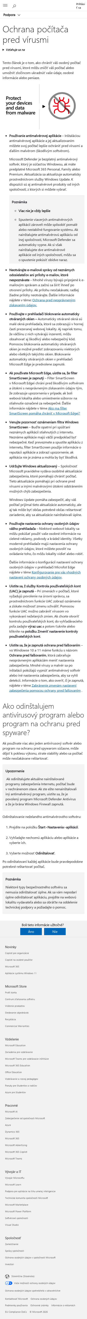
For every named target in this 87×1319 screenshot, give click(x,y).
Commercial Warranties (17, 1026)
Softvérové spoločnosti (16, 1218)
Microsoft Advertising (16, 1145)
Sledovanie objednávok (17, 1012)
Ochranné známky (39, 1305)
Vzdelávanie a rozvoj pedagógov (21, 1078)
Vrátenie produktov (15, 1005)
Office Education (13, 1072)
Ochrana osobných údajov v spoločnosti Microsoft (30, 1257)
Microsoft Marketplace (16, 1204)
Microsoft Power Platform (18, 1211)
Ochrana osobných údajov (44, 1298)
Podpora (9, 15)
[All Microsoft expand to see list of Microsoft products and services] (5, 6)
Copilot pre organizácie (17, 953)
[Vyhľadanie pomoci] (14, 5)
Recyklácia (10, 1019)
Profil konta (11, 992)
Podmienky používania (16, 1305)
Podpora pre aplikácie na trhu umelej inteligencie (30, 1191)
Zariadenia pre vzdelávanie (19, 1052)
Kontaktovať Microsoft (16, 1298)
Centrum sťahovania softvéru (20, 999)
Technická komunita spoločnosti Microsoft (26, 1197)
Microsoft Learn (13, 1184)
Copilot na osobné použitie (19, 959)
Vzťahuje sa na (15, 50)
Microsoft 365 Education (17, 1065)
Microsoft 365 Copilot (16, 1151)
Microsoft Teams (13, 1158)
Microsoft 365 (12, 966)
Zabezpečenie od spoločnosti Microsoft (25, 1118)
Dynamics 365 (12, 1131)
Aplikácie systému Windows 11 (21, 973)
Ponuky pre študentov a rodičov (21, 1085)
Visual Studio (12, 1224)
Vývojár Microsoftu (14, 1177)
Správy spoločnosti (14, 1250)
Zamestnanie (11, 1244)
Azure (8, 1125)
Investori (9, 1264)
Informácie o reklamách (63, 1305)
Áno (31, 931)
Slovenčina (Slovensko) (22, 1276)
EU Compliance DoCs (16, 1311)
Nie (54, 931)
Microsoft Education (15, 1045)
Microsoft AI (11, 1111)
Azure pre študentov (15, 1092)
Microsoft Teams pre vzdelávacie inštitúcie (27, 1058)
